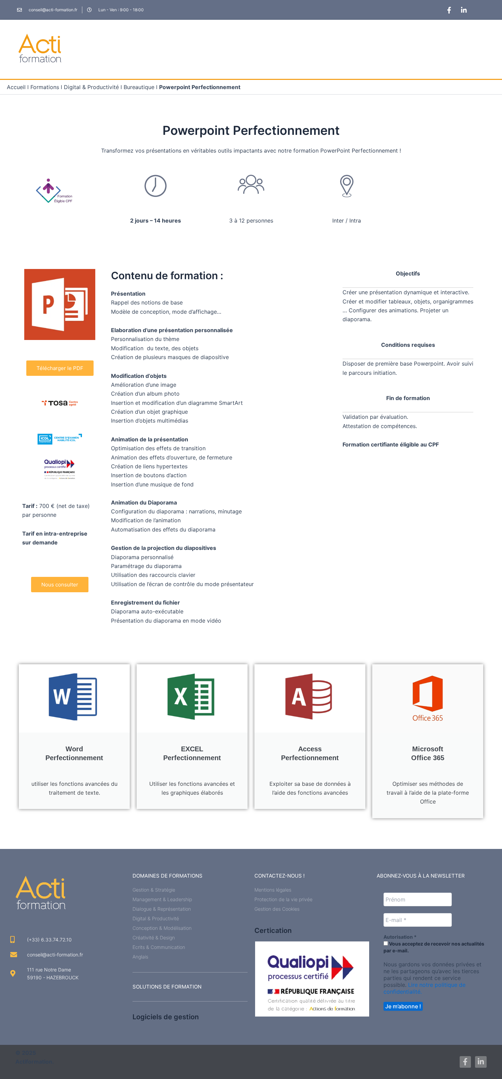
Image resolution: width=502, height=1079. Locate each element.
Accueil (16, 87)
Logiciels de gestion (166, 1017)
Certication (273, 930)
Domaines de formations (168, 875)
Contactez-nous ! (279, 875)
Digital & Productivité (91, 87)
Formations (44, 87)
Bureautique (139, 87)
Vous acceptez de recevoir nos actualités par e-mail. (434, 947)
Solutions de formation (167, 986)
